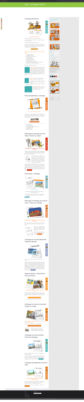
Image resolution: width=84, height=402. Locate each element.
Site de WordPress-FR (27, 396)
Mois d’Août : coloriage (32, 174)
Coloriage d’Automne (32, 19)
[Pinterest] (56, 76)
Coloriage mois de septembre (35, 121)
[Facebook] (50, 76)
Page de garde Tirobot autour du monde (34, 297)
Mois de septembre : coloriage (35, 96)
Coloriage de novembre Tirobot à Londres (35, 325)
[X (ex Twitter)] (54, 76)
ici (33, 55)
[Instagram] (52, 76)
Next (46, 389)
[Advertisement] (42, 12)
